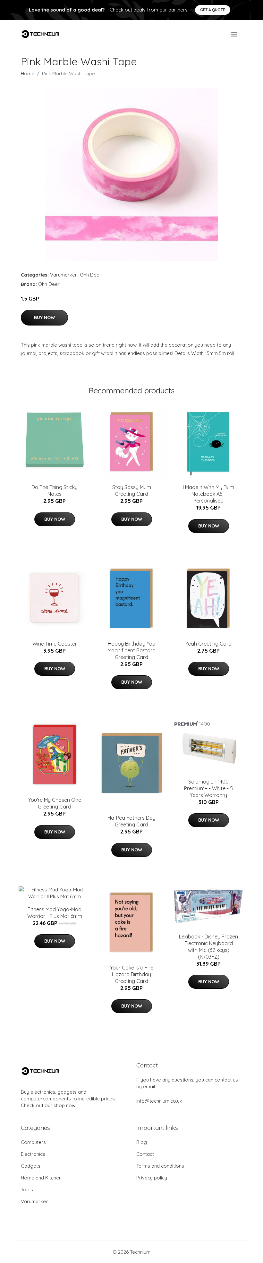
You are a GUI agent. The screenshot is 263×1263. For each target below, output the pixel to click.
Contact (145, 1154)
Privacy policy (151, 1178)
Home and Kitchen (41, 1178)
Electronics (33, 1154)
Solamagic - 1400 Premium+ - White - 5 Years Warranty (208, 788)
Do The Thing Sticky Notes (54, 490)
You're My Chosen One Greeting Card (54, 803)
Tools (27, 1190)
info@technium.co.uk (159, 1101)
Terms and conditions (160, 1166)
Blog (141, 1142)
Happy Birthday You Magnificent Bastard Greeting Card (131, 650)
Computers (33, 1142)
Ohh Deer (90, 275)
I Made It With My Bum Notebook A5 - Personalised (208, 494)
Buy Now (44, 317)
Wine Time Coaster (54, 643)
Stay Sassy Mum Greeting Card (131, 490)
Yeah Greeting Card (208, 643)
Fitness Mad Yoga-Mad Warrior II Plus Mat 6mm (54, 912)
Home (27, 73)
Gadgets (30, 1166)
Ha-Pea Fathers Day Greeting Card (131, 821)
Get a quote (212, 9)
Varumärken (64, 275)
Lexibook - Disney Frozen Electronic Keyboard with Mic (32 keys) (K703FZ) (208, 946)
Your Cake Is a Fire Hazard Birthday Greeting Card (131, 974)
